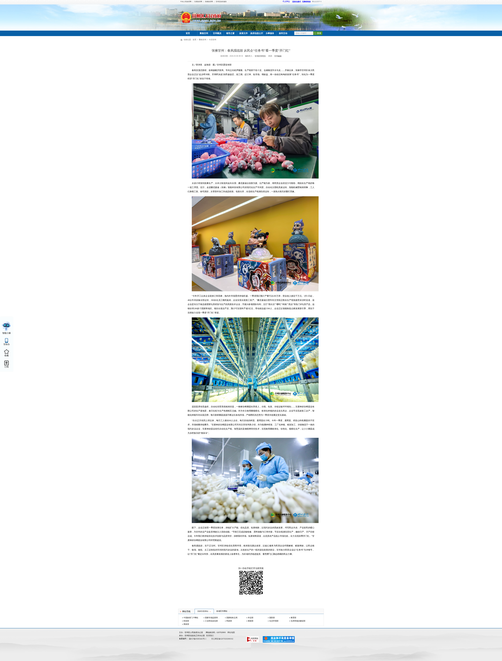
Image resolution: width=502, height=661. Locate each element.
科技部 (186, 621)
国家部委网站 (202, 611)
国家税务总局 (231, 618)
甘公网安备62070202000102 (222, 639)
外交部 (250, 618)
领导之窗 (230, 33)
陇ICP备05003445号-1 (198, 639)
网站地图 (231, 632)
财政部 (250, 621)
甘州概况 (217, 33)
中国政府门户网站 (191, 618)
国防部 (272, 618)
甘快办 (6, 344)
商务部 (186, 624)
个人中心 (286, 1)
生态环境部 (273, 621)
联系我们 (210, 636)
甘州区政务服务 (221, 1)
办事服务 (270, 33)
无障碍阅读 (306, 2)
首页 (188, 33)
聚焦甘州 (204, 33)
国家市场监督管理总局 (212, 618)
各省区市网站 (221, 611)
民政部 (229, 621)
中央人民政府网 (185, 1)
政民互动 (283, 33)
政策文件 (243, 33)
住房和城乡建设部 (298, 621)
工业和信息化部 (211, 621)
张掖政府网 (209, 1)
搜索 (319, 33)
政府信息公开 (256, 33)
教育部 (293, 618)
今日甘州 (212, 40)
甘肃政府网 (198, 1)
